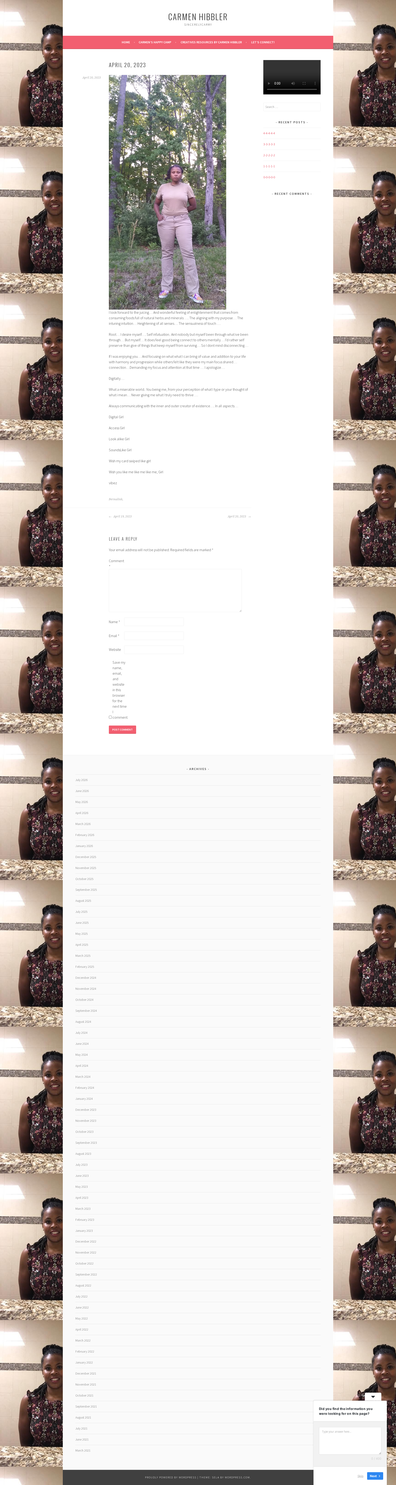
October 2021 (84, 1395)
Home (126, 42)
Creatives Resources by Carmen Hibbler (211, 42)
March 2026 (83, 824)
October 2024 (84, 1000)
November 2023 (85, 1121)
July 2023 (81, 1165)
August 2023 (83, 1154)
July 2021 (81, 1428)
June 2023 (82, 1176)
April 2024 (81, 1066)
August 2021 (83, 1417)
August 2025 (83, 901)
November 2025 (85, 868)
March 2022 (83, 1340)
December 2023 (85, 1110)
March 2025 (83, 956)
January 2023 (84, 1231)
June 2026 (82, 791)
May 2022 (81, 1318)
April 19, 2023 (122, 516)
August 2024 (83, 1022)
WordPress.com (237, 1477)
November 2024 (85, 989)
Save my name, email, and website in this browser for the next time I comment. (120, 690)
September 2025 (86, 890)
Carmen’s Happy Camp (155, 42)
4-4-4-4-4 (269, 133)
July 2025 (81, 912)
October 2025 (84, 879)
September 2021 (86, 1406)
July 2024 (81, 1033)
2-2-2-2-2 (269, 155)
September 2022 (86, 1274)
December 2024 (85, 978)
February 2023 (84, 1220)
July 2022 (81, 1296)
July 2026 (81, 780)
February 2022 (84, 1351)
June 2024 (82, 1044)
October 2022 (84, 1263)
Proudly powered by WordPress (170, 1477)
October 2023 (84, 1132)
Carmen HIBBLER (198, 16)
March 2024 (83, 1077)
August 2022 (83, 1285)
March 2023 (83, 1209)
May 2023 (81, 1187)
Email (114, 635)
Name (114, 621)
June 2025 (82, 923)
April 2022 (81, 1329)
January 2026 (84, 846)
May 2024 (81, 1055)
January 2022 (84, 1362)
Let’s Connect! (263, 42)
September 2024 (86, 1011)
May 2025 (81, 934)
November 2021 (85, 1384)
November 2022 (85, 1252)
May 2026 (81, 802)
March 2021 (83, 1450)
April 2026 (81, 813)
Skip (360, 1475)
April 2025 (81, 945)
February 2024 (84, 1088)
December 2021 (85, 1373)
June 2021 (82, 1439)
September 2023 (86, 1143)
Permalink (115, 499)
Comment (116, 563)
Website (115, 649)
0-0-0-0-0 (269, 177)
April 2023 (81, 1198)
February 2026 (84, 835)
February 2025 (84, 967)
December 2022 (85, 1241)
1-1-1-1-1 (269, 166)
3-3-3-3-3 (269, 144)
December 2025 (85, 857)
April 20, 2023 (237, 516)
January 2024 (84, 1099)
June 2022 (82, 1307)
